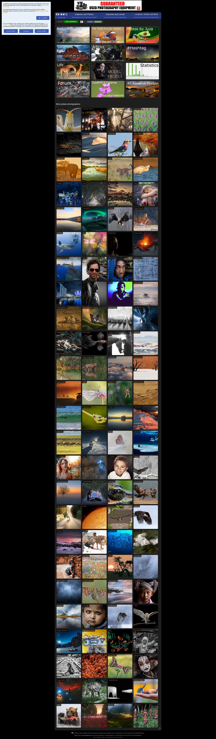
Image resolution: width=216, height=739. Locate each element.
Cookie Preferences (109, 735)
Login (59, 21)
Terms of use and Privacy (98, 735)
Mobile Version (78, 735)
